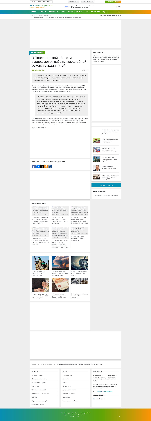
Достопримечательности (39, 379)
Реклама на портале (87, 1)
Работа (70, 12)
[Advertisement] (75, 34)
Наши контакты (73, 1)
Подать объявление (113, 1)
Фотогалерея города (38, 404)
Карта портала (67, 386)
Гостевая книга (67, 375)
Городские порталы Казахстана (40, 1)
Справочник (53, 12)
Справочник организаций (39, 401)
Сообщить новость (107, 185)
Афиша (62, 12)
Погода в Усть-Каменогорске (40, 393)
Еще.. (104, 12)
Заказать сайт (67, 397)
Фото (86, 12)
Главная (34, 12)
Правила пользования (69, 390)
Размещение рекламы (69, 393)
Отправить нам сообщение (71, 401)
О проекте (66, 379)
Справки (79, 12)
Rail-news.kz (42, 127)
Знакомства (95, 12)
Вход (119, 6)
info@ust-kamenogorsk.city (105, 391)
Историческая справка (39, 382)
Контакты (65, 382)
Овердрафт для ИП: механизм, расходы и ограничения (78, 238)
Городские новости (37, 375)
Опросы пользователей (39, 390)
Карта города (36, 386)
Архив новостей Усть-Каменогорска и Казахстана (107, 195)
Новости (43, 12)
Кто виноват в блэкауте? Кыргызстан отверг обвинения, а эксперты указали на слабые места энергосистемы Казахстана (60, 244)
